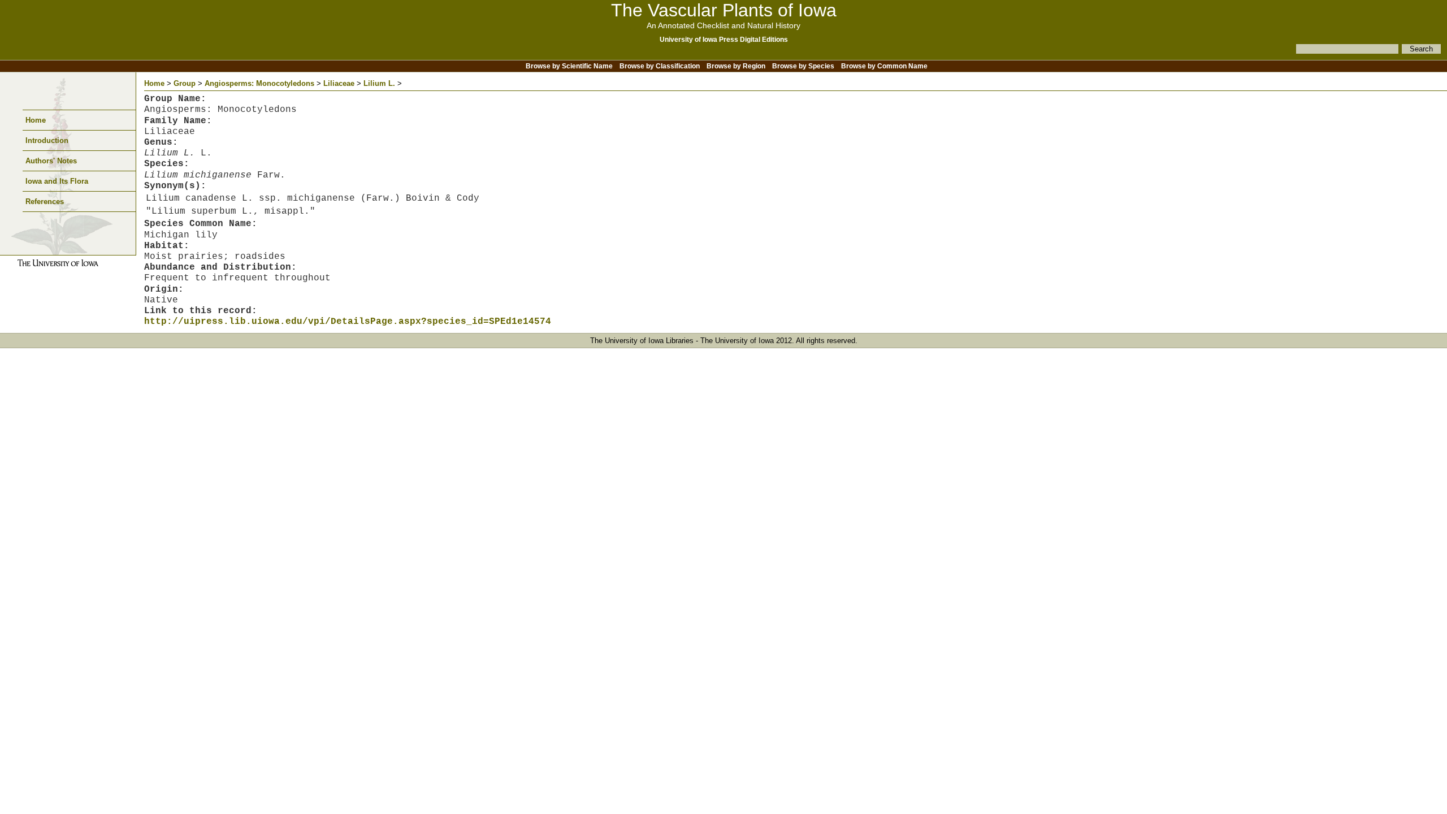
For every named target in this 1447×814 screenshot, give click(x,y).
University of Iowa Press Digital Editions (724, 40)
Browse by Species (803, 66)
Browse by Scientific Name (569, 66)
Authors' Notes (51, 161)
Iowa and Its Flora (56, 181)
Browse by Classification (659, 66)
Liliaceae (338, 83)
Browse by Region (736, 66)
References (44, 201)
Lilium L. (379, 83)
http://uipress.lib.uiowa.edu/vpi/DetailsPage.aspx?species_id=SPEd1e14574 (347, 322)
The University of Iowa (737, 340)
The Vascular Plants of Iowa (724, 10)
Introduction (46, 140)
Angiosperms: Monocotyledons (259, 83)
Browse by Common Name (884, 66)
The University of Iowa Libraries (642, 340)
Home (35, 120)
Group (185, 83)
